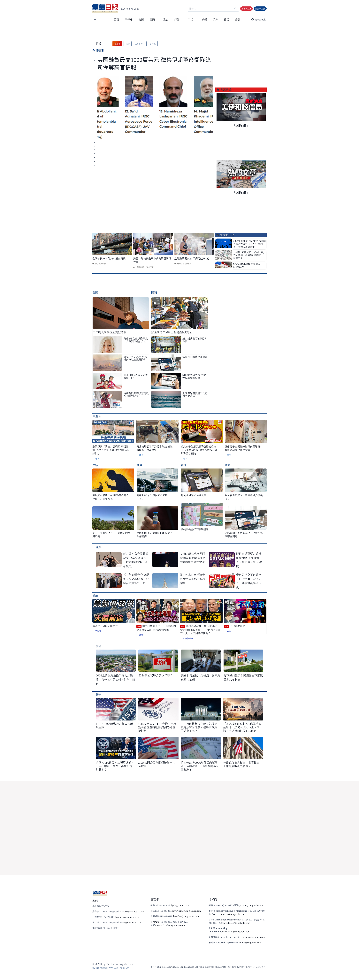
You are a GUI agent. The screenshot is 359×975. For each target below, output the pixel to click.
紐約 (96, 263)
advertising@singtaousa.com (187, 910)
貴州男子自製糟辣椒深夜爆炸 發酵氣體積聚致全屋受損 (243, 448)
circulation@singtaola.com (236, 922)
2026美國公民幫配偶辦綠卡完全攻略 (156, 764)
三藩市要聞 (149, 267)
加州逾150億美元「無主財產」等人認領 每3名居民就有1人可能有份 (249, 255)
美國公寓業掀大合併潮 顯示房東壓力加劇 (200, 677)
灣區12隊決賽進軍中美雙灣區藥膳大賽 (152, 260)
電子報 (129, 19)
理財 (227, 465)
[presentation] (155, 107)
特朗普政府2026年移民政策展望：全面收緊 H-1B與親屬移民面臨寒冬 (200, 766)
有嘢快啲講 (188, 638)
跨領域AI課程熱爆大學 (193, 495)
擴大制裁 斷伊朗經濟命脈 (194, 340)
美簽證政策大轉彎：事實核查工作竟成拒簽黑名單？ (241, 764)
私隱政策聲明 (99, 967)
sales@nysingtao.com (133, 911)
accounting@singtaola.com (236, 931)
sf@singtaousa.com (179, 905)
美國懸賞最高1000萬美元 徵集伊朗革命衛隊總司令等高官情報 (154, 64)
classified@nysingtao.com (127, 916)
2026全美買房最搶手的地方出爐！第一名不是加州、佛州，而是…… (115, 679)
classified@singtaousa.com (186, 916)
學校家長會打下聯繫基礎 (194, 529)
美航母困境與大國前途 (105, 626)
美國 (141, 19)
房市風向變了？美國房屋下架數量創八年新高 (243, 677)
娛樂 (204, 19)
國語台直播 (260, 8)
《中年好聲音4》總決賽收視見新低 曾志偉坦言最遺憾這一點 (136, 579)
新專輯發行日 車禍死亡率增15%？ (152, 496)
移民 (226, 19)
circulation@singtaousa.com (170, 925)
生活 (95, 465)
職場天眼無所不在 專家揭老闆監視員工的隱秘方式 (110, 496)
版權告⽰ (124, 967)
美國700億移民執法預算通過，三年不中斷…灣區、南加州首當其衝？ (115, 766)
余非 (141, 634)
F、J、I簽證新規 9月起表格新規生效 (114, 725)
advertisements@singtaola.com (229, 914)
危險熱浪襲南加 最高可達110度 (191, 258)
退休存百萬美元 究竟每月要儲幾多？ (244, 496)
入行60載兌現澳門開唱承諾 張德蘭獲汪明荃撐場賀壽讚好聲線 (192, 558)
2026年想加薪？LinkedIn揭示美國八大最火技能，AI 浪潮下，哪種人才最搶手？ (249, 243)
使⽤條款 (113, 967)
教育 (183, 465)
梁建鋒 (98, 631)
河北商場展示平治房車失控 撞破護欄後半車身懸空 (154, 448)
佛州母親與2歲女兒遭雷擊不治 (136, 376)
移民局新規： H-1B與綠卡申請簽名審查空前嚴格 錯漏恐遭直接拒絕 (157, 727)
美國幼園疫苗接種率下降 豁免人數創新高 (155, 534)
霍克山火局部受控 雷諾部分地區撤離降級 (135, 358)
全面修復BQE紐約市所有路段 (109, 258)
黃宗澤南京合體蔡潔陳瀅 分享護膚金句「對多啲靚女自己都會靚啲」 (135, 560)
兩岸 (97, 458)
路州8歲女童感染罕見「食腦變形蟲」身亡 (136, 340)
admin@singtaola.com (251, 905)
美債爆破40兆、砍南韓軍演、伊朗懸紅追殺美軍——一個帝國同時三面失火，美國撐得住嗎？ (200, 629)
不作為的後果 (235, 626)
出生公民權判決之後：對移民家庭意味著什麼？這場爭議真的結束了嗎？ (199, 727)
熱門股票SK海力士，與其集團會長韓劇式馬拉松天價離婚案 (156, 627)
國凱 (229, 631)
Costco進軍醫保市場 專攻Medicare (247, 265)
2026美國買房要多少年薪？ (155, 675)
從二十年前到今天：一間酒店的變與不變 (111, 534)
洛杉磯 (178, 263)
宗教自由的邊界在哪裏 (195, 356)
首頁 (116, 19)
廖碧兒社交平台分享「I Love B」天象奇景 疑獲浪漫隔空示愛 (248, 581)
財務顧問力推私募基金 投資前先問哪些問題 (244, 534)
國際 (152, 19)
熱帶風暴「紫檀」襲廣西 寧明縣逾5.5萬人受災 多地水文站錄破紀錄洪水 (111, 450)
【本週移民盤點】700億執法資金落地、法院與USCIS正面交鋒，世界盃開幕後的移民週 (242, 727)
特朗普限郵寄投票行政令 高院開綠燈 (136, 394)
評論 (95, 595)
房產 (215, 19)
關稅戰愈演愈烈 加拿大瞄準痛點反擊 (194, 376)
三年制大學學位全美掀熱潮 (109, 332)
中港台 (165, 19)
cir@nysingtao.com (132, 922)
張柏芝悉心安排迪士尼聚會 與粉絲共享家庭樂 (192, 579)
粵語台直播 (246, 8)
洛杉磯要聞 (187, 263)
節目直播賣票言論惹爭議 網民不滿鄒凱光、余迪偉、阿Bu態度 (249, 560)
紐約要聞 (102, 263)
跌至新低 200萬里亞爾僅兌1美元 (171, 332)
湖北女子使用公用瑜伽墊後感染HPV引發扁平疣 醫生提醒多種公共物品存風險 (199, 450)
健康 (139, 465)
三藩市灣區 (139, 267)
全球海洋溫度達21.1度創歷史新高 (194, 394)
